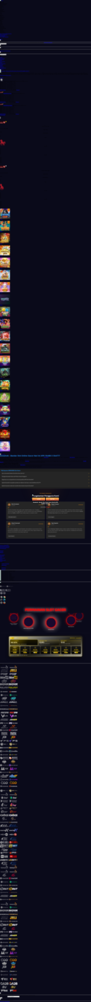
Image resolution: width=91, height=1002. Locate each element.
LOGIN (38, 499)
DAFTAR (52, 499)
